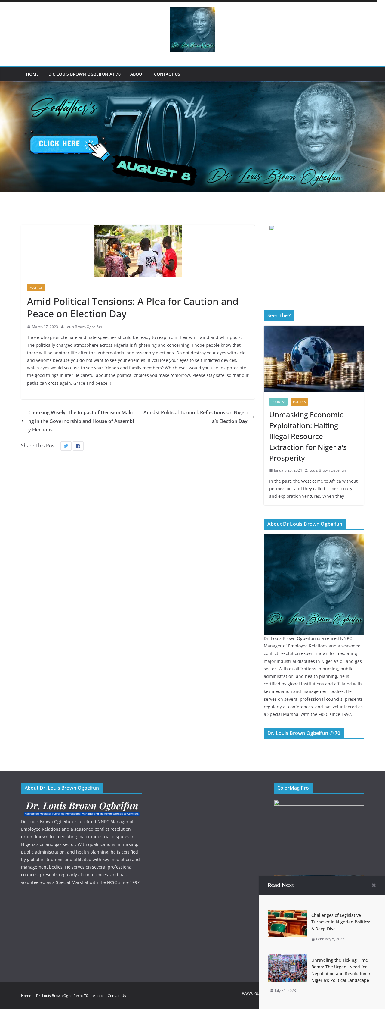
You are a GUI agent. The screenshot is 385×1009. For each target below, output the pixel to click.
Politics (35, 287)
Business (278, 402)
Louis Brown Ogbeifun (83, 326)
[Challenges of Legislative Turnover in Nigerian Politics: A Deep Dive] (287, 913)
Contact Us (167, 74)
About (137, 74)
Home (32, 74)
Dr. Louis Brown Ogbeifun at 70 (84, 74)
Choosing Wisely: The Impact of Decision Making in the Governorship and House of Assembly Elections (81, 421)
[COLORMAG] (81, 803)
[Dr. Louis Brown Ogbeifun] (314, 538)
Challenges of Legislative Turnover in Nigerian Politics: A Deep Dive (340, 922)
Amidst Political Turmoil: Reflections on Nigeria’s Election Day (195, 417)
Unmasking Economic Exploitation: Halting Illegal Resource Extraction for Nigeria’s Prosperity (308, 436)
